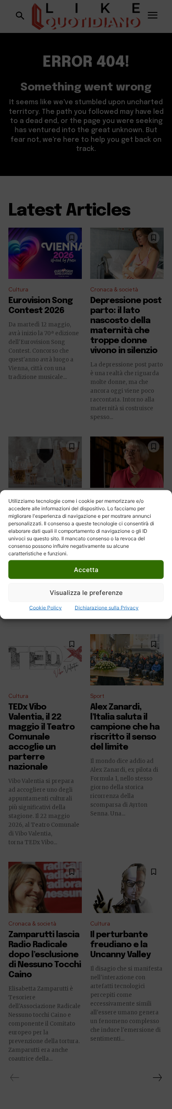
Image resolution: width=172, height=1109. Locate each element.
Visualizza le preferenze (86, 592)
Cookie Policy (45, 608)
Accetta (86, 569)
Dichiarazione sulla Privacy (107, 608)
